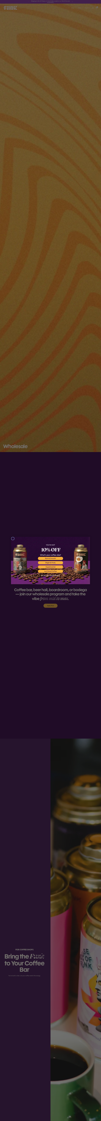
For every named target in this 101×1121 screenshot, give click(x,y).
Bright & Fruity (50, 563)
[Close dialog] (12, 538)
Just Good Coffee (50, 571)
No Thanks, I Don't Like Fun (50, 575)
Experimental (50, 567)
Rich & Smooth (50, 558)
